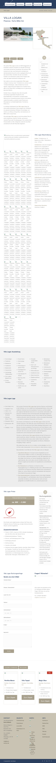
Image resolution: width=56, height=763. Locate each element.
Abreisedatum (7, 617)
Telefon (6, 602)
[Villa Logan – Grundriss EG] (17, 329)
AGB (43, 726)
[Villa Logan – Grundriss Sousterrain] (29, 329)
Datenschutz (45, 723)
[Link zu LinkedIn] (47, 761)
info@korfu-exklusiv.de (40, 597)
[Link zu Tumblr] (51, 761)
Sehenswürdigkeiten (35, 447)
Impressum (45, 720)
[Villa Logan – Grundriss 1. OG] (23, 329)
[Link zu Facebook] (45, 761)
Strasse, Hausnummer (9, 587)
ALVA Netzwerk (46, 737)
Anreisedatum (7, 610)
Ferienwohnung (20, 720)
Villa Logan (7, 10)
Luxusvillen (19, 726)
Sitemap (44, 731)
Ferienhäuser (20, 723)
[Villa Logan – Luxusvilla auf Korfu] (18, 142)
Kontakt (44, 734)
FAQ (43, 728)
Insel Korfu (48, 445)
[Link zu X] (42, 761)
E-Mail (5, 625)
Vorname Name (8, 580)
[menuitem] (10, 4)
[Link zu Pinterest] (49, 761)
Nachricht (6, 632)
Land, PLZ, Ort (7, 595)
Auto (31, 445)
